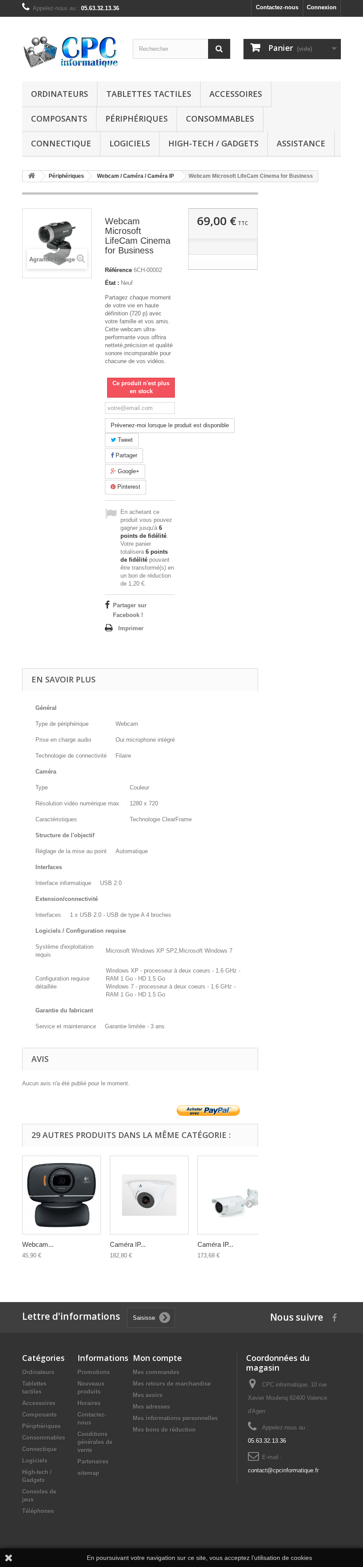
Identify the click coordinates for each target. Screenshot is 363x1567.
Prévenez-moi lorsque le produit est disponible (170, 425)
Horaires (88, 1403)
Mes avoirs (147, 1395)
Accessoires (235, 93)
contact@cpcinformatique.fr (283, 1470)
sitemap (88, 1473)
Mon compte (157, 1357)
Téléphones (38, 1511)
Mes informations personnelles (175, 1418)
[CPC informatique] (71, 52)
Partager (125, 455)
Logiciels (129, 143)
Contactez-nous (277, 7)
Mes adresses (151, 1406)
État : (112, 283)
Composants (59, 118)
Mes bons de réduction (164, 1429)
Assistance (301, 143)
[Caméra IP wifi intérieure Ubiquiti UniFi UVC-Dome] (149, 1195)
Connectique (61, 143)
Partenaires (92, 1461)
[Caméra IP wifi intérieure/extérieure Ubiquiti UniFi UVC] (236, 1195)
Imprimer (130, 628)
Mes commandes (156, 1372)
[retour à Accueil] (31, 176)
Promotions (93, 1372)
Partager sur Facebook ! (130, 610)
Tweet (124, 440)
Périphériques (136, 118)
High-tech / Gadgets (213, 143)
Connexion (321, 7)
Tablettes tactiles (148, 93)
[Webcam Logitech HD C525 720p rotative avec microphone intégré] (61, 1195)
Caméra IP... (128, 1244)
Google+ (127, 471)
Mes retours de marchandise (172, 1383)
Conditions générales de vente (94, 1442)
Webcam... (38, 1244)
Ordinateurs (59, 93)
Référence (118, 270)
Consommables (220, 118)
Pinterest (128, 486)
